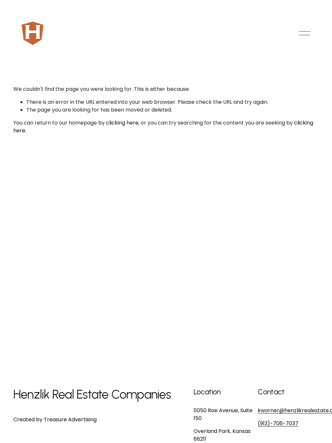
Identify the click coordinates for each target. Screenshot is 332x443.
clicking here (122, 122)
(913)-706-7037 (278, 423)
